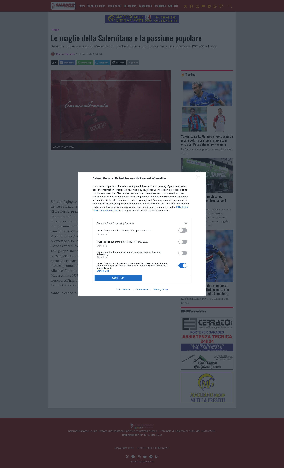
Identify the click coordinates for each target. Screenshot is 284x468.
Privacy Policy (161, 289)
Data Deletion (123, 289)
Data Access (142, 289)
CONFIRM (118, 278)
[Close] (199, 178)
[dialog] (142, 234)
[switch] (182, 230)
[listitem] (142, 223)
